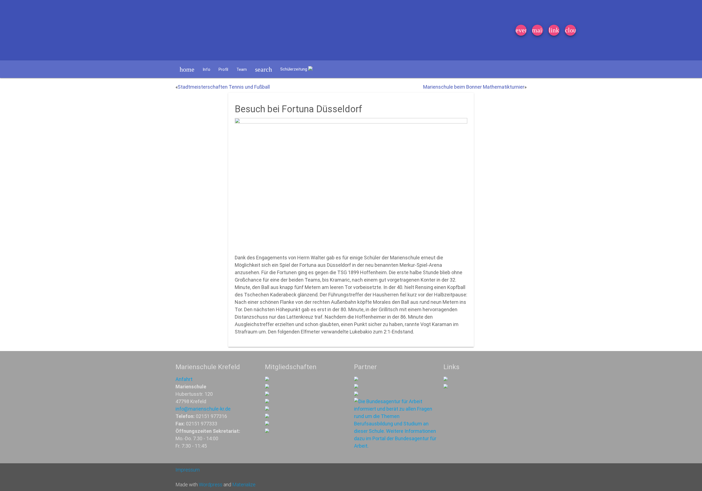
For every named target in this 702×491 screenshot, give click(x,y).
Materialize (244, 484)
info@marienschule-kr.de (203, 409)
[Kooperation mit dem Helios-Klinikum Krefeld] (356, 386)
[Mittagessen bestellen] (445, 379)
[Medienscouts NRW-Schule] (267, 424)
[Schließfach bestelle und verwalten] (445, 386)
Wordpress (210, 484)
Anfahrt (184, 379)
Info (206, 69)
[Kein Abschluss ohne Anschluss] (267, 416)
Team (241, 69)
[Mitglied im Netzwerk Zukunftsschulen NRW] (267, 379)
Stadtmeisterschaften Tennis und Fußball (224, 87)
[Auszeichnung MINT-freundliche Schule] (267, 386)
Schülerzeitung (294, 69)
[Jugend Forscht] (267, 409)
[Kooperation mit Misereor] (356, 379)
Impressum (188, 470)
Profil (223, 69)
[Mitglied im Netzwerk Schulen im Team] (267, 394)
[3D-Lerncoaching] (267, 401)
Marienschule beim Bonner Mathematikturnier (473, 87)
